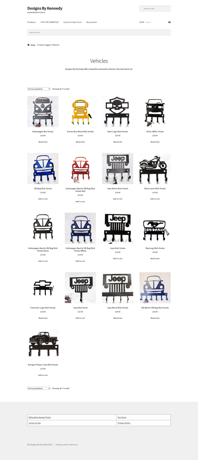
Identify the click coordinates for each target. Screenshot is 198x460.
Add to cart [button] (43, 199)
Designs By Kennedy (44, 8)
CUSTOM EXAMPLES (49, 22)
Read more (43, 142)
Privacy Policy (124, 423)
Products (31, 22)
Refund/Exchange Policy (40, 417)
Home (33, 45)
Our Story (122, 417)
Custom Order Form (72, 22)
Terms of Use (35, 423)
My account (91, 22)
